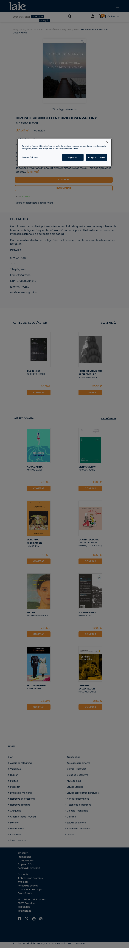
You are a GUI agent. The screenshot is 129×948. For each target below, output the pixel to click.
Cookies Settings (30, 157)
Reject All (72, 157)
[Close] (107, 142)
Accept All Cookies (96, 157)
